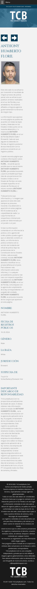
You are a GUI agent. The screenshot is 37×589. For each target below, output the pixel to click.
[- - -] (2, 2)
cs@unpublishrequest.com (18, 563)
